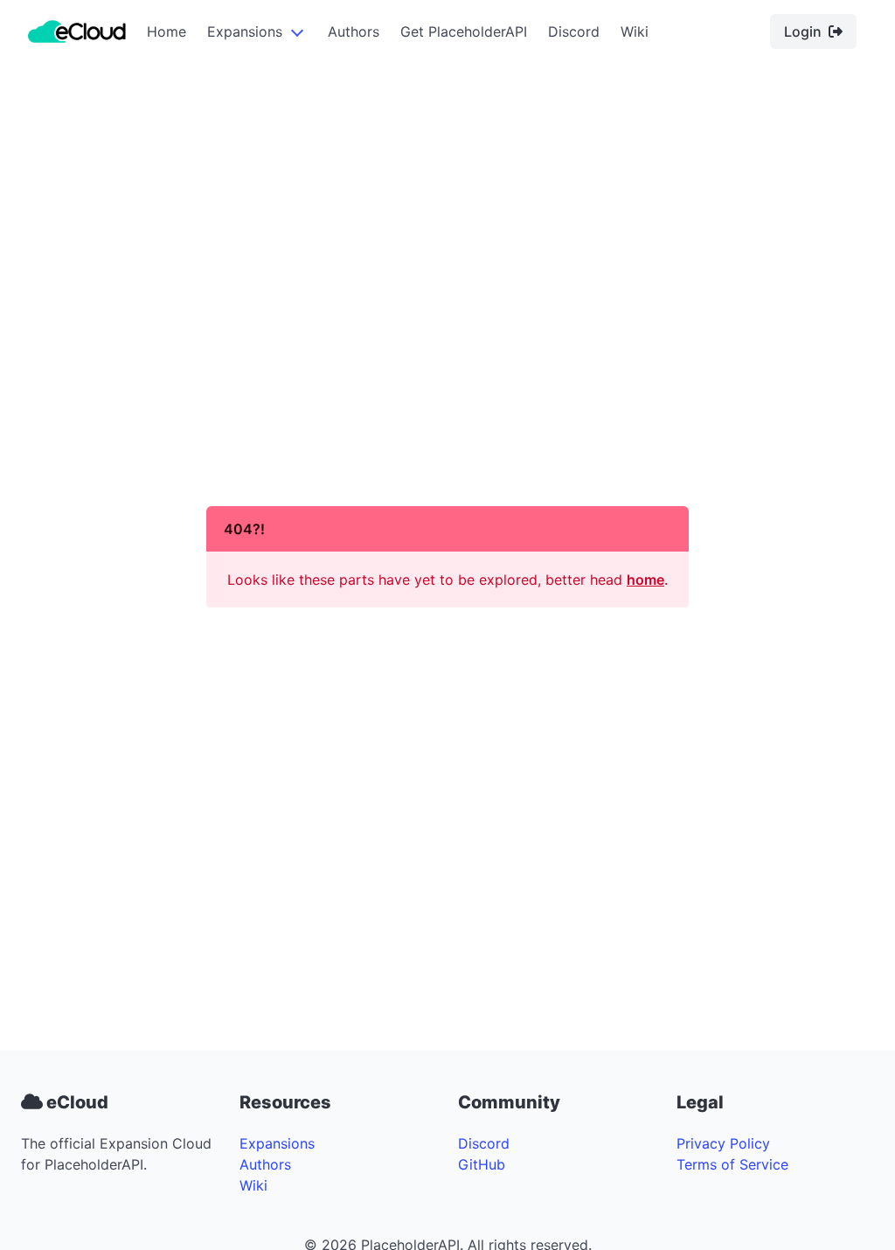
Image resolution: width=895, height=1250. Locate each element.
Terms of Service (732, 1164)
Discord (574, 31)
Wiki (635, 31)
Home (166, 31)
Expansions (244, 31)
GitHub (481, 1164)
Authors (353, 31)
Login (803, 31)
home (645, 579)
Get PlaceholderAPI (463, 31)
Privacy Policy (723, 1143)
